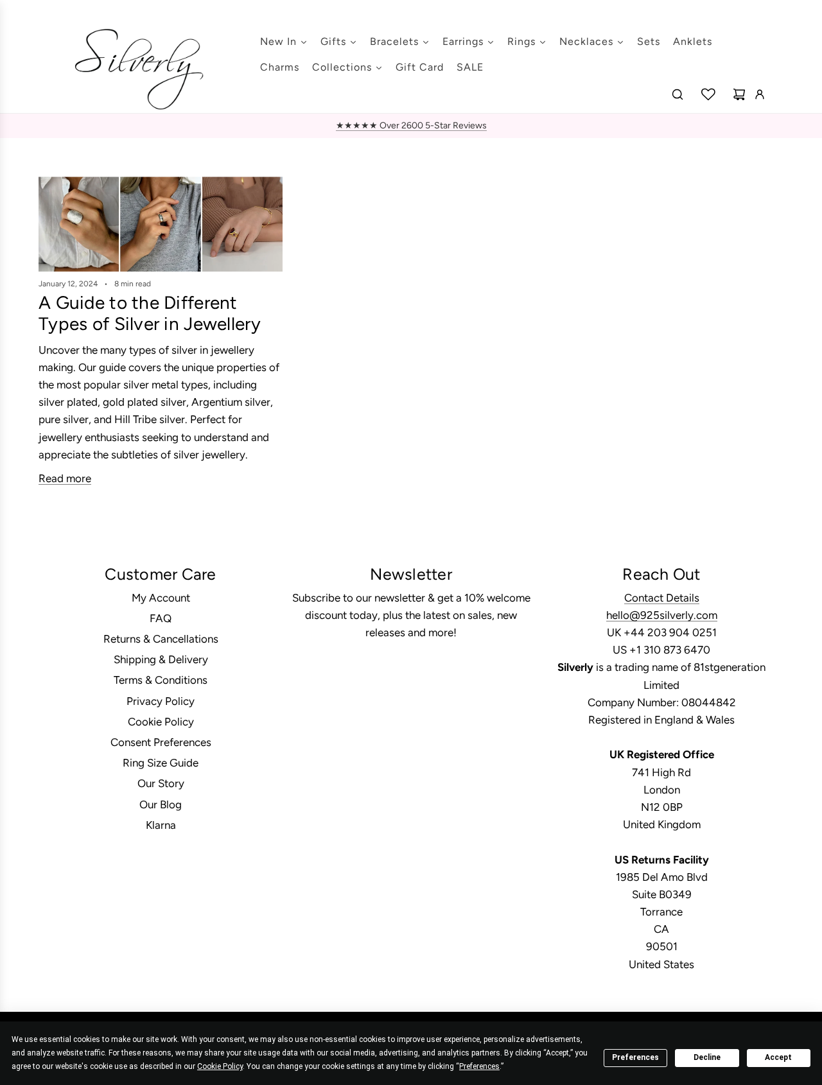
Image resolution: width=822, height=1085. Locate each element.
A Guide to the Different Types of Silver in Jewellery (150, 313)
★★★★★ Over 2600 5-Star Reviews (411, 125)
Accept (778, 1057)
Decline (707, 1057)
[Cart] (739, 94)
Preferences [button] (479, 1066)
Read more (65, 478)
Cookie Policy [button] (220, 1066)
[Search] (677, 94)
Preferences (635, 1057)
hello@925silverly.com (661, 615)
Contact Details (661, 597)
